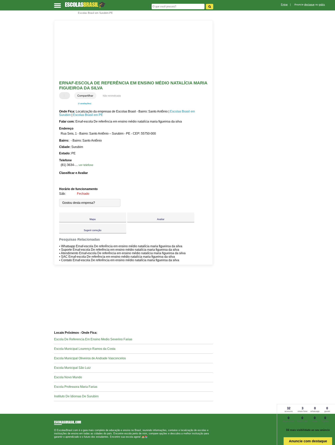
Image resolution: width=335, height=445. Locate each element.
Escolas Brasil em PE (88, 115)
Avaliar (160, 219)
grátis (322, 4)
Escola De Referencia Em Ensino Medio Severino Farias (93, 339)
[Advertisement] (131, 50)
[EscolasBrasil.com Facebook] (55, 440)
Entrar (284, 4)
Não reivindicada (112, 95)
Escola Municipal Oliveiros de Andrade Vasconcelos (90, 358)
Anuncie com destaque (308, 441)
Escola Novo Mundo (68, 377)
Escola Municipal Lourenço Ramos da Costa (84, 348)
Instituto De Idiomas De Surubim (76, 396)
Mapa (93, 219)
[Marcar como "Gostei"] (62, 95)
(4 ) (84, 103)
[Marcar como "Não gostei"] (67, 95)
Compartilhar (85, 95)
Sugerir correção (92, 230)
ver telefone (86, 165)
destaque (309, 4)
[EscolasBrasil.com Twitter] (57, 440)
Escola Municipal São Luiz (72, 367)
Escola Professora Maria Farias (75, 386)
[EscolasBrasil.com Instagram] (58, 440)
